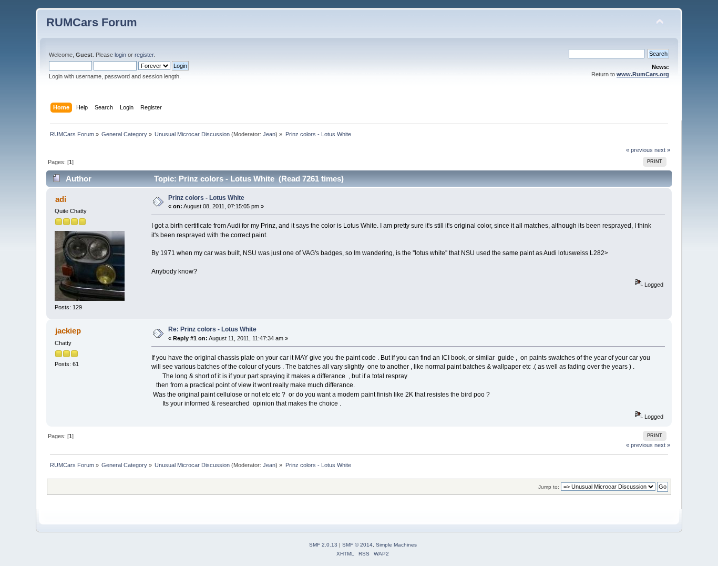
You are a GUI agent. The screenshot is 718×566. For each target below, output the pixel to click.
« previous (639, 150)
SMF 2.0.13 (323, 545)
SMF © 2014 (357, 545)
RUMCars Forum (91, 22)
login (120, 55)
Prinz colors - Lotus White (206, 197)
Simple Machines (396, 545)
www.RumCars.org (643, 74)
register (144, 55)
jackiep (68, 330)
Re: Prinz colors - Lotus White (212, 329)
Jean (269, 134)
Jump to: (548, 487)
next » (662, 150)
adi (60, 199)
